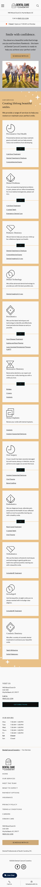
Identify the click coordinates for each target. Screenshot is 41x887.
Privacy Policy (9, 804)
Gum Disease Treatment (14, 339)
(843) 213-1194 (23, 18)
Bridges (9, 389)
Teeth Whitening (12, 650)
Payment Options (10, 793)
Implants (9, 397)
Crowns (9, 393)
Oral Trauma (10, 479)
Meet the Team (9, 783)
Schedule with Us (20, 56)
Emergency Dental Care (14, 213)
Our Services (8, 778)
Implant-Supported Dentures (16, 434)
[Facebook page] (17, 866)
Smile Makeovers (12, 654)
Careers (6, 814)
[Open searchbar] (37, 6)
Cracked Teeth (11, 209)
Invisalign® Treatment (14, 573)
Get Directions (20, 704)
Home (5, 774)
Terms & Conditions (12, 809)
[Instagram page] (23, 866)
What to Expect (10, 788)
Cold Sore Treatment (13, 154)
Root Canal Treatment (13, 527)
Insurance (7, 797)
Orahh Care (8, 819)
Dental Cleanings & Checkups (16, 158)
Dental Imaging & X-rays (14, 258)
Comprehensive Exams (14, 162)
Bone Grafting (11, 483)
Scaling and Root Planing (14, 343)
